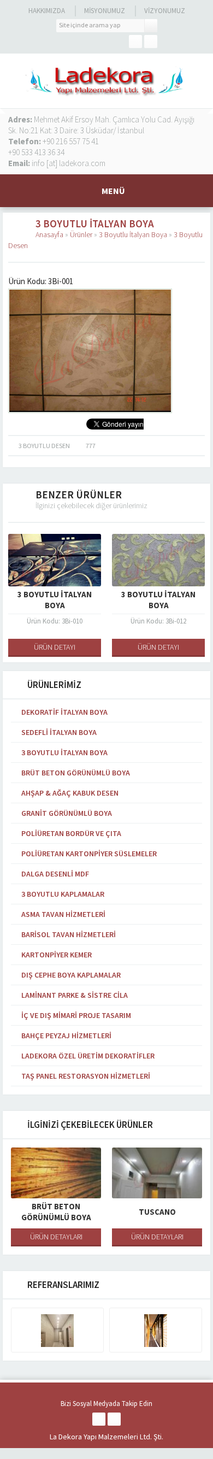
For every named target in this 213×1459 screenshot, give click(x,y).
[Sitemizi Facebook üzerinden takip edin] (135, 41)
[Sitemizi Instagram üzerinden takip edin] (150, 41)
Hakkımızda (46, 10)
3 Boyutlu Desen (44, 446)
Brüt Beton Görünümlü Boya (56, 1211)
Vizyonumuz (164, 10)
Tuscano (157, 1212)
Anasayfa (49, 234)
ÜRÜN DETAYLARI (56, 1237)
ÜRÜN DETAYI (54, 647)
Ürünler (81, 234)
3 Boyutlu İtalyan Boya (133, 234)
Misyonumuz (104, 10)
